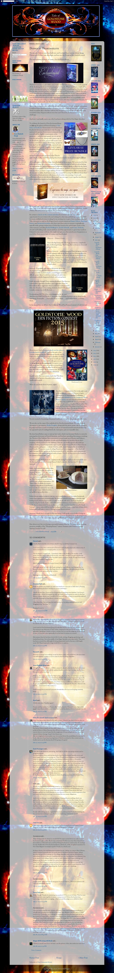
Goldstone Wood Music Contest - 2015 (98, 324)
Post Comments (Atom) (45, 962)
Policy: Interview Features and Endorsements (30, 40)
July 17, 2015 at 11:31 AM (40, 578)
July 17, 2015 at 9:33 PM (39, 830)
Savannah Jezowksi (43, 223)
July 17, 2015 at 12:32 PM (40, 659)
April (97, 337)
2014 (94, 351)
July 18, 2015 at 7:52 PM (40, 946)
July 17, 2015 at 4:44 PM (40, 778)
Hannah (35, 541)
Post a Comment (36, 950)
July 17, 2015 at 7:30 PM (40, 817)
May (96, 334)
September (98, 233)
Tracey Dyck (36, 617)
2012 (94, 356)
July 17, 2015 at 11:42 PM (40, 902)
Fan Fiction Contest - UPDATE (98, 297)
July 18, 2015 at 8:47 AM (40, 935)
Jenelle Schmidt (64, 228)
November (98, 224)
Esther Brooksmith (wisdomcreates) (43, 718)
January (97, 347)
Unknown (36, 823)
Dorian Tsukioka (78, 228)
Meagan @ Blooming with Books (43, 941)
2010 (94, 362)
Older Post (83, 958)
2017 (94, 215)
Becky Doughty (52, 425)
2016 (94, 218)
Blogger (67, 969)
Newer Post (34, 958)
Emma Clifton (75, 221)
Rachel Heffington (52, 228)
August (97, 237)
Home (14, 40)
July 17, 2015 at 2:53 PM (39, 743)
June (96, 331)
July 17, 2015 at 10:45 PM (40, 886)
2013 (94, 353)
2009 (95, 365)
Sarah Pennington (38, 749)
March (97, 340)
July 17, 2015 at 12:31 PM (40, 646)
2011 (94, 359)
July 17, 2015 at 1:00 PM (40, 694)
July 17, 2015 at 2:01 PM (40, 712)
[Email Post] (60, 532)
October (97, 228)
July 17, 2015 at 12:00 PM (40, 611)
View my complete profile (17, 170)
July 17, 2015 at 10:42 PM (40, 873)
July (96, 240)
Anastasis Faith (37, 584)
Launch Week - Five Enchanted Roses (98, 246)
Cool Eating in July (98, 291)
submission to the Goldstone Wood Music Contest (71, 398)
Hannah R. (36, 652)
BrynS (35, 700)
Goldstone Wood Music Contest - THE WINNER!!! (98, 313)
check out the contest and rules (48, 215)
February (97, 342)
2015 (94, 221)
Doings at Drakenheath (98, 303)
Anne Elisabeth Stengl (40, 665)
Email (14, 53)
